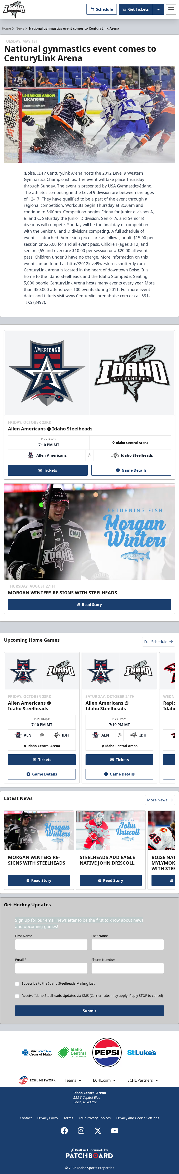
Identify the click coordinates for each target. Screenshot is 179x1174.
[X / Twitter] (97, 1130)
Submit (89, 1010)
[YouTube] (114, 1130)
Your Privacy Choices (95, 1118)
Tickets (50, 470)
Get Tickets (138, 9)
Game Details (134, 470)
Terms (68, 1118)
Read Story (92, 604)
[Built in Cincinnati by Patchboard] (89, 1153)
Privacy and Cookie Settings (137, 1118)
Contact (26, 1118)
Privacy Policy (47, 1118)
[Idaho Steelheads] (14, 9)
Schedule (104, 9)
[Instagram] (81, 1130)
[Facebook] (64, 1130)
